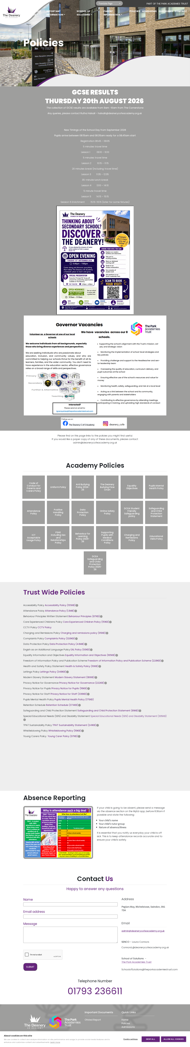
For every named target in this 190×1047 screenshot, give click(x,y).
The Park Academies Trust (136, 962)
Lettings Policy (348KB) (53, 671)
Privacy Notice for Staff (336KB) (69, 694)
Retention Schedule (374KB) (62, 705)
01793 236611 (95, 991)
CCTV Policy (44, 627)
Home (27, 11)
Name (28, 899)
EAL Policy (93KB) (80, 649)
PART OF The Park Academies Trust (167, 3)
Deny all (150, 1039)
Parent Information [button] (112, 13)
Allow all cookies (174, 1039)
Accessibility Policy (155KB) (60, 605)
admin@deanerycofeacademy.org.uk (143, 931)
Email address (34, 912)
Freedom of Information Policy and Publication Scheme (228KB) (124, 660)
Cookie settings (130, 1039)
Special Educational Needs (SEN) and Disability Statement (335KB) (128, 716)
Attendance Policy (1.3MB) (59, 610)
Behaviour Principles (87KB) (84, 616)
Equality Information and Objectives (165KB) (90, 655)
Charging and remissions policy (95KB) (83, 633)
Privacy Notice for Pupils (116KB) (69, 688)
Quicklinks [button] (166, 11)
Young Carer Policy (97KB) (63, 736)
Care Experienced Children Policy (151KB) (86, 621)
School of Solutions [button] (83, 13)
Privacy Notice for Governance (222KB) (81, 682)
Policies (135, 11)
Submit (30, 966)
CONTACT (181, 11)
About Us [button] (37, 13)
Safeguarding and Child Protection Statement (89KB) (108, 710)
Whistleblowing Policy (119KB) (64, 730)
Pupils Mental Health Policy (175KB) (74, 699)
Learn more (55, 1042)
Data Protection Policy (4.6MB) (67, 644)
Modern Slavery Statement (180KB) (75, 677)
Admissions (149, 11)
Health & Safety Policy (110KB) (81, 666)
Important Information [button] (54, 13)
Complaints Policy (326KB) (60, 638)
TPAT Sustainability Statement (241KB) (74, 725)
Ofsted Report (93, 1019)
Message (30, 924)
